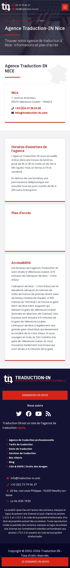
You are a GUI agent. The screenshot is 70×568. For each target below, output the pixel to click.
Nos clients (15, 457)
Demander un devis (35, 395)
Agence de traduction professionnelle (31, 440)
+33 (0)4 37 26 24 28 (28, 108)
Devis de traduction (20, 448)
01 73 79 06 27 (22, 5)
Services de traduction (22, 453)
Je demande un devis (35, 561)
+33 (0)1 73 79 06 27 (23, 484)
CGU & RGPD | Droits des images (28, 466)
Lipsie (21, 428)
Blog (11, 462)
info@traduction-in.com (26, 9)
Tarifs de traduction (21, 444)
